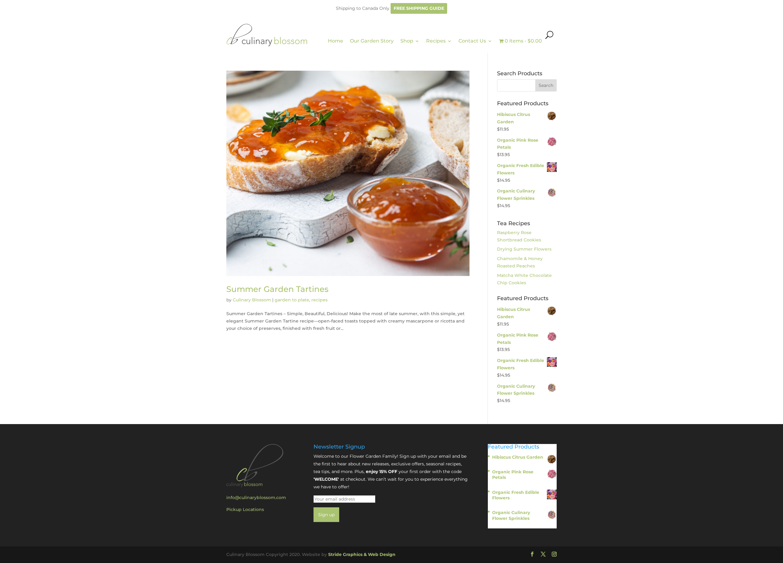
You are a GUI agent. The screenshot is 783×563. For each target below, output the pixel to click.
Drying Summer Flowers (524, 249)
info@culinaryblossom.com (256, 497)
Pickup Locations (245, 509)
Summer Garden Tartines (277, 289)
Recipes (436, 41)
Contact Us (472, 41)
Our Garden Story (372, 41)
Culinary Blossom (252, 300)
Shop (406, 41)
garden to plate (292, 300)
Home (335, 41)
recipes (319, 300)
